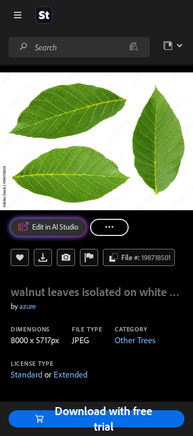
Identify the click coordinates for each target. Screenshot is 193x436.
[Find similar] (133, 47)
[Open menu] (18, 15)
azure (27, 306)
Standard (26, 374)
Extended (70, 374)
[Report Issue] (89, 257)
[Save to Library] (20, 257)
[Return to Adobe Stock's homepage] (44, 15)
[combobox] (79, 47)
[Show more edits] (109, 227)
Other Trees (135, 340)
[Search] (23, 46)
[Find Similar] (66, 257)
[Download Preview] (43, 257)
